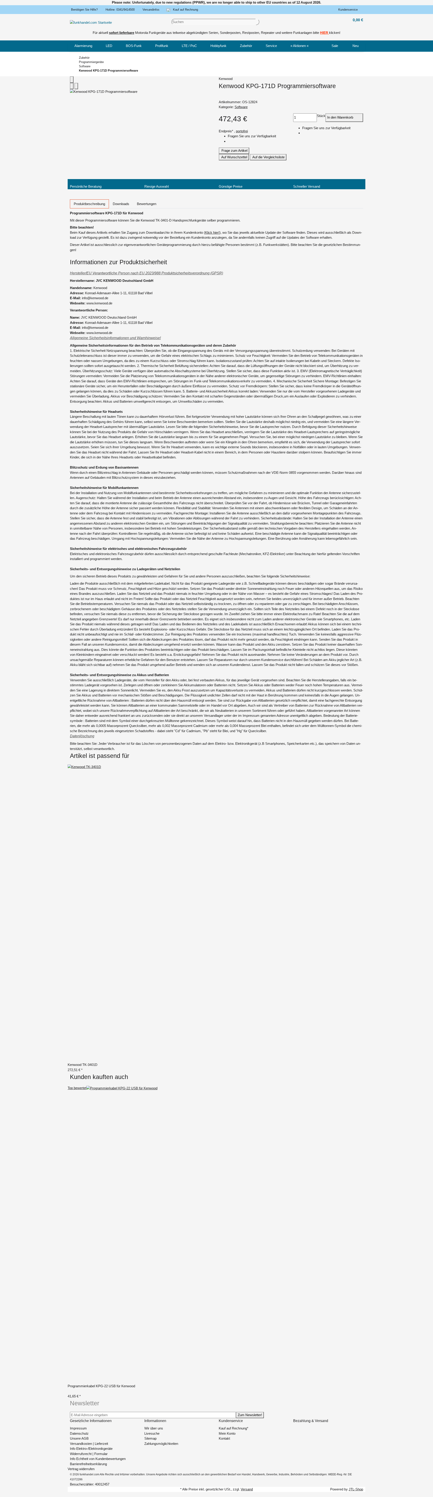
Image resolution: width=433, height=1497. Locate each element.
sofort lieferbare (121, 33)
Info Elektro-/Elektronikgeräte (91, 1448)
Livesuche (151, 1433)
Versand (247, 1489)
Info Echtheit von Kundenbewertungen (98, 1459)
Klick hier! (212, 232)
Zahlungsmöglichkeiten (161, 1444)
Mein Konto (227, 1433)
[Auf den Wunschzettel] (76, 86)
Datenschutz (79, 1433)
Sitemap (150, 1438)
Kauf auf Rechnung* (233, 1428)
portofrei (242, 131)
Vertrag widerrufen (81, 1469)
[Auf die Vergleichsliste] (72, 86)
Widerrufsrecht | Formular (89, 1454)
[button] (349, 9)
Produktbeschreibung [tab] (89, 204)
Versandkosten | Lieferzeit (89, 1444)
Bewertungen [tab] (146, 204)
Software (241, 107)
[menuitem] (83, 46)
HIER (324, 33)
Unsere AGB (79, 1438)
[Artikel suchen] (257, 22)
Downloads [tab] (121, 204)
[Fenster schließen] (72, 79)
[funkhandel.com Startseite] (91, 22)
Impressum (78, 1428)
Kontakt (224, 1438)
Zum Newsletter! (250, 1415)
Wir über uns (153, 1428)
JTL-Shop (356, 1489)
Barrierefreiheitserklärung (88, 1464)
